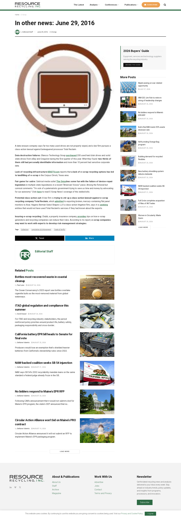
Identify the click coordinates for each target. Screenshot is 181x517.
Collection (24, 229)
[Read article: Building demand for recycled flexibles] (128, 161)
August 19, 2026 (39, 429)
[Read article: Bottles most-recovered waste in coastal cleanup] (97, 287)
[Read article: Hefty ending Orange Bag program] (128, 146)
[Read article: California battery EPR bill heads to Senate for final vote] (97, 344)
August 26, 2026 (33, 285)
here (39, 192)
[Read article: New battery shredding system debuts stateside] (128, 175)
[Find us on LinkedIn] (11, 487)
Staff (54, 486)
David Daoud (21, 314)
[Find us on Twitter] (20, 487)
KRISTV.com (53, 172)
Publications (130, 5)
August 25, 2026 (39, 342)
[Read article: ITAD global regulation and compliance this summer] (97, 316)
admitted (59, 201)
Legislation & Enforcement (41, 229)
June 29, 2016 (42, 32)
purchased (71, 155)
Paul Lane (20, 285)
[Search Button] (165, 4)
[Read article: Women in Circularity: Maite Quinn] (128, 219)
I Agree (150, 514)
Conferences (111, 5)
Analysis (94, 5)
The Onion (61, 181)
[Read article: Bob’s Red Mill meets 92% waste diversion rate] (128, 131)
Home (17, 15)
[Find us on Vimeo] (15, 487)
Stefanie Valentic (23, 342)
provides (82, 216)
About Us (56, 482)
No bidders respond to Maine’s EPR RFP (40, 391)
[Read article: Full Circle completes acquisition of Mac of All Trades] (128, 205)
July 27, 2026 (145, 89)
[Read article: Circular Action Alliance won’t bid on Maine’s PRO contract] (97, 430)
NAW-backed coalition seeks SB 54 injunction (43, 362)
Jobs (96, 486)
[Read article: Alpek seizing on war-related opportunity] (128, 87)
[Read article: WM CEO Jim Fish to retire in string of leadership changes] (128, 102)
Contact (98, 489)
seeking (104, 205)
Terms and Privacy (103, 493)
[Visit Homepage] (28, 4)
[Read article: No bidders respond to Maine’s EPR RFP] (97, 402)
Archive (55, 489)
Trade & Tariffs (59, 229)
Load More (64, 451)
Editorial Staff (28, 32)
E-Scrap (24, 15)
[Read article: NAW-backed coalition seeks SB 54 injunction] (97, 373)
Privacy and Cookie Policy (132, 513)
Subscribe (152, 5)
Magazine (56, 493)
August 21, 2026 (39, 367)
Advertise (98, 482)
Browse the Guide (132, 65)
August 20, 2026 (39, 396)
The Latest (79, 5)
